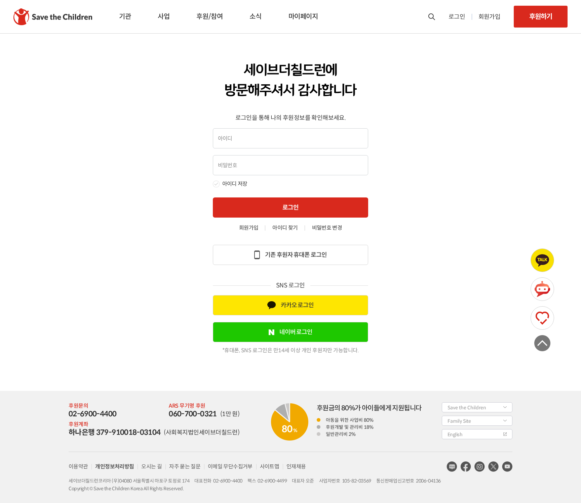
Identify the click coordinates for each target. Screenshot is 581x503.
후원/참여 (209, 16)
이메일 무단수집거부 (230, 466)
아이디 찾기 (285, 227)
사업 (163, 16)
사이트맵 (269, 466)
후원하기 (540, 16)
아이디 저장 (234, 184)
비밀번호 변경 (327, 227)
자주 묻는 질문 (184, 466)
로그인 (457, 16)
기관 (125, 16)
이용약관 (78, 466)
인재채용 (296, 466)
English (455, 434)
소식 (255, 16)
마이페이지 (303, 16)
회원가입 (489, 16)
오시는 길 (151, 466)
